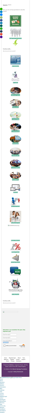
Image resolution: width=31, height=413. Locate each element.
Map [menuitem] (1, 404)
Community (15, 131)
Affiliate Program (15, 252)
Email (4, 339)
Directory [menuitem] (2, 402)
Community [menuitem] (2, 405)
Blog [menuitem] (1, 388)
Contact (18, 359)
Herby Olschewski (18, 371)
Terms (7, 361)
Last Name (5, 336)
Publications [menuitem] (3, 387)
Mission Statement (15, 240)
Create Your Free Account (15, 38)
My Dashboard (15, 66)
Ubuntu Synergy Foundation (19, 369)
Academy (15, 179)
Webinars (15, 192)
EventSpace (15, 167)
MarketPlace (15, 95)
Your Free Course (15, 206)
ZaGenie (11, 364)
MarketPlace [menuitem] (3, 401)
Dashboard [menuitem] (2, 399)
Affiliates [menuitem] (2, 383)
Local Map (15, 119)
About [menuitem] (1, 380)
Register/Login (12, 357)
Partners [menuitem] (2, 385)
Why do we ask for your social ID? (9, 51)
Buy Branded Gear (15, 222)
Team (23, 357)
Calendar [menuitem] (2, 390)
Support (23, 359)
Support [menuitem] (2, 394)
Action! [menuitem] (1, 398)
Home (5, 357)
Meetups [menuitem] (2, 407)
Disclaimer (18, 361)
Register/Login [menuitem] (3, 396)
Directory (15, 107)
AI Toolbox (15, 82)
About (19, 357)
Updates (12, 359)
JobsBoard (15, 155)
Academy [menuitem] (2, 412)
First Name (5, 332)
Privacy (12, 361)
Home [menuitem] (1, 379)
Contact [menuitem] (2, 393)
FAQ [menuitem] (1, 391)
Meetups (15, 143)
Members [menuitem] (2, 382)
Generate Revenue (15, 262)
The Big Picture (15, 294)
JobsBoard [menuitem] (2, 409)
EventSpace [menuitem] (3, 410)
